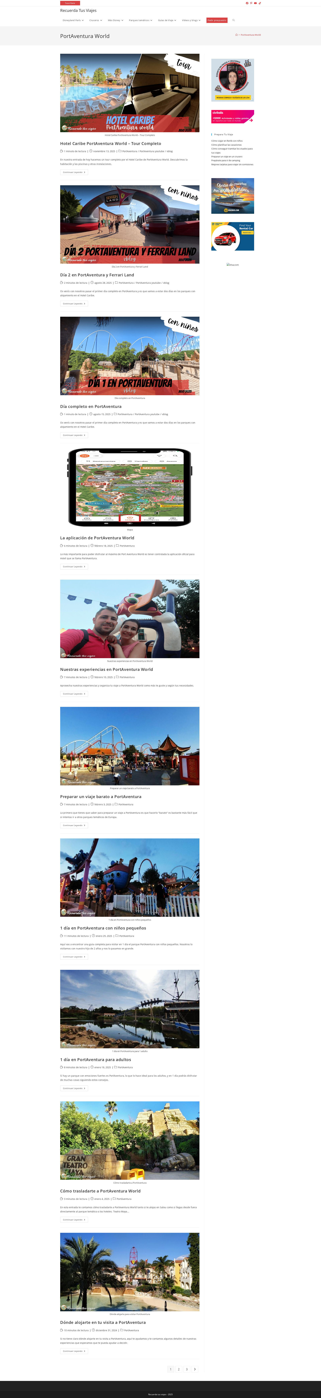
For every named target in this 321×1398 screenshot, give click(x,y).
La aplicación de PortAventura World (97, 537)
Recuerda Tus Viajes (78, 10)
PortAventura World (251, 34)
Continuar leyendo (75, 173)
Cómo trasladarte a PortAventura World (100, 1191)
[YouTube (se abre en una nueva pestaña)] (255, 3)
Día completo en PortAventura (91, 406)
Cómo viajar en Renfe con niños (227, 140)
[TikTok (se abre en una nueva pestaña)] (259, 3)
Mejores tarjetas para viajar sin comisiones (232, 164)
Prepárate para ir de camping (225, 160)
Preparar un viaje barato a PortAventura (100, 796)
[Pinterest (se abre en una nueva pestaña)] (251, 3)
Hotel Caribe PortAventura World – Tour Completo (110, 143)
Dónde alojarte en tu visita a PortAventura (103, 1322)
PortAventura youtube (152, 151)
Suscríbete (70, 3)
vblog (170, 151)
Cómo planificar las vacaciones (226, 144)
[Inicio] (236, 34)
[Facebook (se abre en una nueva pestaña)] (247, 3)
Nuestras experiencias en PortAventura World (106, 669)
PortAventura (129, 151)
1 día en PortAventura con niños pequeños (103, 928)
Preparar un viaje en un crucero (226, 156)
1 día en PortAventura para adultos (95, 1059)
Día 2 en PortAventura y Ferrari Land (97, 275)
